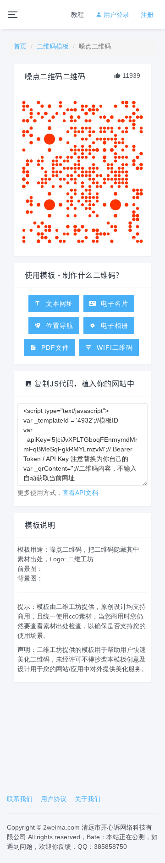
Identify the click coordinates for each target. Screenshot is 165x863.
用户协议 (53, 799)
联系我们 (20, 799)
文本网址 (58, 303)
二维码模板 (53, 46)
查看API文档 (80, 492)
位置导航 (58, 325)
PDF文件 (54, 347)
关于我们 (87, 799)
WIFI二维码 (113, 347)
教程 (77, 14)
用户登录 (115, 14)
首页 (20, 46)
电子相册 (113, 325)
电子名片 (113, 303)
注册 (147, 14)
